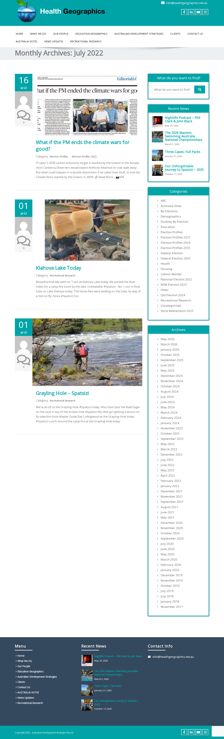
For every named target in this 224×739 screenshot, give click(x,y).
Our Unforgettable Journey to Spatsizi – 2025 (184, 168)
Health (165, 263)
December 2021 (172, 491)
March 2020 (169, 559)
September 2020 (172, 538)
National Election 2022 (176, 279)
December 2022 (172, 454)
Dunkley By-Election (174, 221)
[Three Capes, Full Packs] (158, 155)
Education (168, 227)
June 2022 (167, 465)
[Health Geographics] (61, 10)
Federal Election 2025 (176, 258)
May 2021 (167, 517)
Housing (166, 269)
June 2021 (167, 512)
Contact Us (195, 33)
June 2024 (167, 402)
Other (165, 290)
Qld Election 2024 (173, 295)
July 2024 (167, 397)
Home (19, 33)
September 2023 (172, 439)
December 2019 (172, 575)
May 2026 (167, 339)
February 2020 (171, 564)
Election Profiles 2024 (175, 242)
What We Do (38, 33)
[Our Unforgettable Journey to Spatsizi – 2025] (158, 170)
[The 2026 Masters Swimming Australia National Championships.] (158, 136)
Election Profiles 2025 (175, 248)
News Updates (53, 41)
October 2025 (170, 355)
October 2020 (170, 533)
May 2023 (167, 444)
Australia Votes (171, 206)
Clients (175, 33)
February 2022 (171, 481)
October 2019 (170, 585)
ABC (163, 200)
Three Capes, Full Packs (182, 152)
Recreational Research (85, 41)
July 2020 (167, 544)
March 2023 (169, 449)
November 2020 (172, 528)
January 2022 (170, 486)
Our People (60, 33)
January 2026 (170, 349)
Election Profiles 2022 (84, 156)
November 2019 (172, 580)
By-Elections (169, 211)
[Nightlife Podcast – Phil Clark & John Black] (158, 121)
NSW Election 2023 (174, 284)
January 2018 (170, 601)
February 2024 (171, 418)
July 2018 (167, 596)
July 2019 (167, 591)
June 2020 (167, 549)
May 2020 (167, 554)
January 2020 (170, 570)
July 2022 (167, 460)
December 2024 (172, 376)
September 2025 (172, 360)
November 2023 (172, 428)
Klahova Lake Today (58, 267)
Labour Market (171, 274)
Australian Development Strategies (138, 33)
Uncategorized (171, 305)
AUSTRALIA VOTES (26, 41)
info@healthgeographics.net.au (186, 3)
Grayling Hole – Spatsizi (62, 393)
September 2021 (172, 502)
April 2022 (168, 475)
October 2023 (170, 433)
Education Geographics (91, 33)
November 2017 (172, 606)
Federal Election (172, 253)
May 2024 (167, 407)
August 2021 (169, 507)
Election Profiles (59, 156)
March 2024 (169, 412)
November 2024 (172, 381)
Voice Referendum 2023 (177, 311)
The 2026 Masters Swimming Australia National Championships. (184, 136)
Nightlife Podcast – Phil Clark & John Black (182, 119)
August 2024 (169, 391)
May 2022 (167, 470)
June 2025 (167, 365)
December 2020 (172, 523)
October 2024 (170, 386)
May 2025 (167, 370)
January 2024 (170, 423)
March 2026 (169, 344)
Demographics (171, 216)
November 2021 (172, 496)
